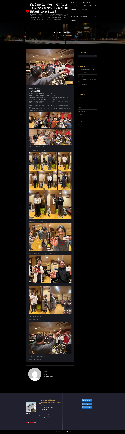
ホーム (55, 35)
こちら (48, 414)
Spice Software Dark (67, 432)
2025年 (80, 100)
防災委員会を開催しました (85, 72)
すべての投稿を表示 (48, 376)
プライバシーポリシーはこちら (44, 417)
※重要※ (80, 114)
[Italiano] (32, 422)
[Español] (35, 422)
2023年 (80, 107)
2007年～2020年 (82, 124)
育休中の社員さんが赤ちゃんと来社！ (87, 69)
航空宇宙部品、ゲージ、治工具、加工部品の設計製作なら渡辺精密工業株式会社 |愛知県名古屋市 (49, 8)
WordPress (56, 432)
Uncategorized (82, 111)
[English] (27, 422)
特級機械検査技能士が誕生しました (87, 84)
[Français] (29, 422)
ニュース (60, 35)
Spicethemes (76, 432)
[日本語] (34, 422)
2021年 (80, 121)
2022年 (80, 118)
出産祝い (81, 76)
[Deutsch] (30, 422)
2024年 (38, 88)
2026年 (80, 97)
